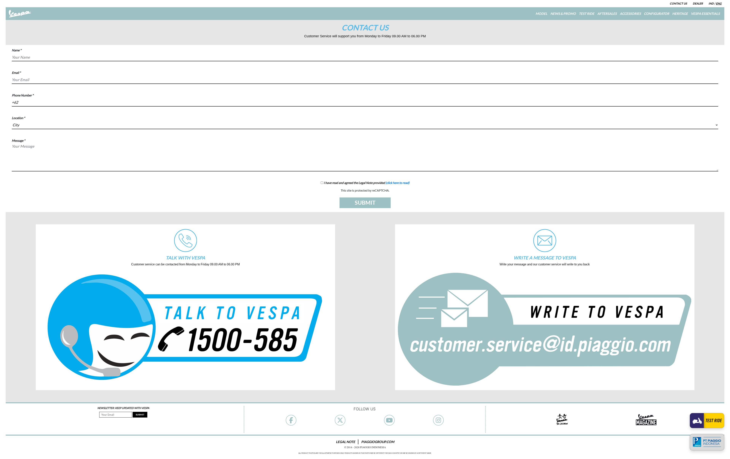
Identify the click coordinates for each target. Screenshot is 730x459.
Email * (16, 72)
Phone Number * (22, 95)
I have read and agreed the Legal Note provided (366, 183)
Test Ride (586, 13)
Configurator (656, 13)
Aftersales (607, 13)
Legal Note (345, 442)
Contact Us (678, 3)
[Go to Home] (20, 13)
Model (541, 13)
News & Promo (563, 13)
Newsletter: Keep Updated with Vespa (123, 408)
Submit (140, 414)
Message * (18, 140)
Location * (18, 118)
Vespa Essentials (705, 13)
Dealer (698, 3)
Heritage (680, 13)
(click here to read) (397, 183)
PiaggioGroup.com (377, 442)
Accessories (630, 13)
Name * (16, 50)
